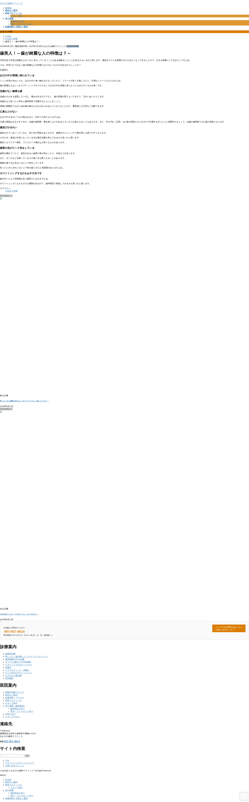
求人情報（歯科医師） (15, 706)
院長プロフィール (13, 700)
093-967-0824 (12, 741)
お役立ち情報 (72, 46)
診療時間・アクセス (14, 698)
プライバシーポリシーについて (19, 763)
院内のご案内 (11, 695)
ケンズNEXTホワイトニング (18, 673)
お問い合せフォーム (14, 766)
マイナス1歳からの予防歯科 (18, 662)
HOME (8, 780)
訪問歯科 (9, 678)
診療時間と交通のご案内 (16, 798)
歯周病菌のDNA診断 (14, 659)
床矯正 (8, 667)
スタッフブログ (12, 717)
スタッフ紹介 (16, 16)
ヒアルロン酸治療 (13, 675)
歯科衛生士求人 (17, 21)
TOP (7, 760)
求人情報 (9, 790)
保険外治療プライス (14, 692)
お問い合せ (10, 714)
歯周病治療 (10, 654)
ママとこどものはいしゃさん (18, 665)
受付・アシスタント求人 (21, 24)
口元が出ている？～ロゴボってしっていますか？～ (19, 614)
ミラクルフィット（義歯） (17, 670)
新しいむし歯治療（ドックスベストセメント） (27, 656)
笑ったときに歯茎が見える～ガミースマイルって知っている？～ (24, 401)
